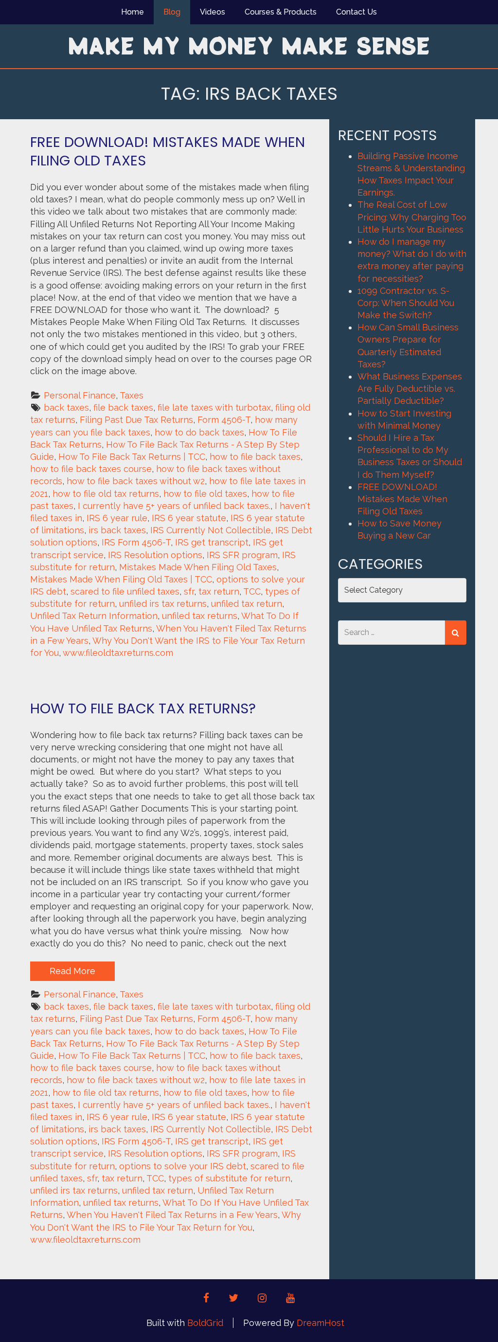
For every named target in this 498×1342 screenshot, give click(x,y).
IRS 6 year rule (117, 518)
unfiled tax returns (199, 616)
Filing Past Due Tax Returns (136, 420)
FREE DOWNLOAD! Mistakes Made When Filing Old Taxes (167, 151)
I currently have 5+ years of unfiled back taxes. (174, 506)
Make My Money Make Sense (249, 45)
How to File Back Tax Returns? (143, 708)
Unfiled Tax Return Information (94, 616)
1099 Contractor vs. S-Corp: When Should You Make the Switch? (405, 303)
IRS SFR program (242, 555)
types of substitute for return (229, 1178)
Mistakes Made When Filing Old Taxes (198, 567)
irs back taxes (117, 530)
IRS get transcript (212, 542)
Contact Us (356, 12)
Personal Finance (80, 395)
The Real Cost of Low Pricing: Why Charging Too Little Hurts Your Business (411, 216)
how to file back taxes (255, 457)
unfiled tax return (246, 603)
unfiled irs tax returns (163, 603)
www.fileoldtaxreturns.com (118, 653)
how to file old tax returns (106, 494)
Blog (171, 12)
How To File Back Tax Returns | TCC (131, 457)
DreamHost (320, 1323)
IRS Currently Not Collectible (210, 530)
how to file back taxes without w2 (136, 481)
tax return (218, 591)
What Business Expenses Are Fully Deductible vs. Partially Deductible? (409, 388)
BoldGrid (205, 1323)
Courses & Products (281, 12)
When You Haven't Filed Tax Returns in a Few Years (172, 1215)
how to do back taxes (199, 432)
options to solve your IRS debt (182, 1166)
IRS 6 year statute (189, 518)
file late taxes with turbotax (214, 407)
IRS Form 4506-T (136, 542)
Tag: (249, 93)
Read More (72, 971)
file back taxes (123, 407)
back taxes (66, 407)
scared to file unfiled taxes (125, 591)
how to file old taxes (205, 494)
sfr (189, 591)
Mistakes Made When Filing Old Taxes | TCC (121, 579)
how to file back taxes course (91, 469)
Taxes (131, 395)
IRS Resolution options (155, 555)
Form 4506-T (223, 420)
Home (132, 12)
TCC (252, 591)
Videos (212, 12)
